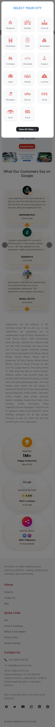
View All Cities (26, 129)
